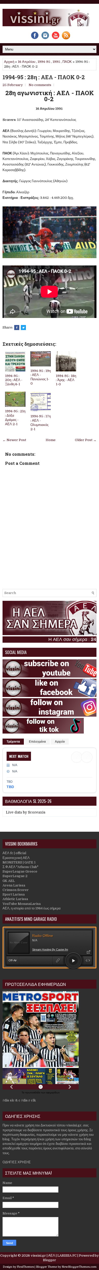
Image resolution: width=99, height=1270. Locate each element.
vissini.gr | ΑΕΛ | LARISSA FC (54, 1255)
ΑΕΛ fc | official (14, 853)
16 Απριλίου (26, 62)
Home (51, 440)
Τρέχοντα (13, 741)
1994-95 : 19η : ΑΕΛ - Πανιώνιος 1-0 (40, 377)
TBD (10, 787)
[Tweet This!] (23, 327)
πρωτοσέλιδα (33, 1092)
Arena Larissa (14, 885)
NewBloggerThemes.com (79, 1266)
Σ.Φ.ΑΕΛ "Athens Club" (20, 867)
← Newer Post (14, 440)
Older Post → (85, 440)
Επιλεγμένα (37, 741)
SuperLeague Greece (20, 871)
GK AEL (9, 881)
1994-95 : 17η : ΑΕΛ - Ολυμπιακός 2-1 (40, 422)
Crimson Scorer (16, 890)
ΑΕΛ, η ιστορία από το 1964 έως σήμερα (32, 908)
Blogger (49, 1260)
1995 (56, 62)
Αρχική (9, 62)
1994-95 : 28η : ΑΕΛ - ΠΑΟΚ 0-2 (44, 77)
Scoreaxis (36, 812)
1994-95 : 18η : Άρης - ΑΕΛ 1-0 (66, 380)
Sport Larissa (14, 894)
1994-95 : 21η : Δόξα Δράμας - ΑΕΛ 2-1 (15, 417)
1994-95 (44, 62)
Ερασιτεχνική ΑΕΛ (16, 858)
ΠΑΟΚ (67, 62)
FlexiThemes (25, 1266)
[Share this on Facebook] (16, 327)
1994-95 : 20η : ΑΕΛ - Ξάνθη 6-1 (13, 380)
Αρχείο (60, 741)
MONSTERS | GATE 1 (19, 862)
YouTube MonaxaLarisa (22, 904)
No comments (40, 85)
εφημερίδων (53, 1092)
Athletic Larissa (15, 899)
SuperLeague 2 (15, 876)
